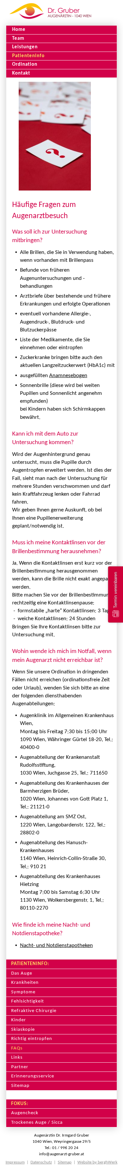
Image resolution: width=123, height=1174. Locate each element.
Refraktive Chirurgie (33, 1010)
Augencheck (24, 1113)
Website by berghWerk (97, 1162)
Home (19, 29)
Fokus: (19, 1103)
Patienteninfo (28, 55)
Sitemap (20, 1085)
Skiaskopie (23, 1029)
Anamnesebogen (68, 375)
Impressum (15, 1162)
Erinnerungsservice (32, 1076)
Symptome (23, 992)
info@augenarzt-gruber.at (61, 1154)
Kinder (18, 1020)
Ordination (24, 64)
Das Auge (21, 973)
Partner (19, 1067)
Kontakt (21, 73)
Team (18, 38)
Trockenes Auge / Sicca (37, 1122)
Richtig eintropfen (31, 1038)
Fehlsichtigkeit (27, 1001)
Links (17, 1057)
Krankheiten (25, 982)
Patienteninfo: (30, 963)
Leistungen (25, 47)
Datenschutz (41, 1162)
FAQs (17, 1048)
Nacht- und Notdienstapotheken (56, 945)
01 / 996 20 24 (65, 1148)
